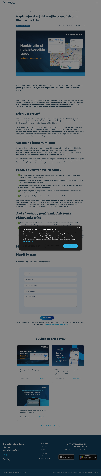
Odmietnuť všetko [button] (53, 246)
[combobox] (77, 227)
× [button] (79, 227)
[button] (31, 246)
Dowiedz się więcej (28, 241)
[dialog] (50, 238)
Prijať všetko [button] (70, 246)
